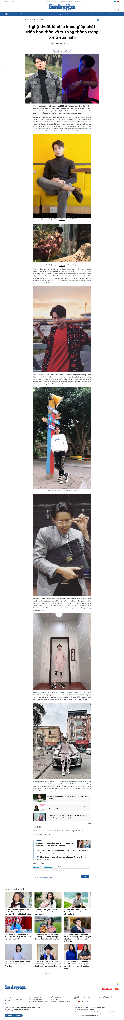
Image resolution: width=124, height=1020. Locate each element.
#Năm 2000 (38, 834)
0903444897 (56, 999)
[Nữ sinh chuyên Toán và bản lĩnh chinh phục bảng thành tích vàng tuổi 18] (48, 900)
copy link (62, 51)
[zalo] (88, 1001)
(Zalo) (41, 999)
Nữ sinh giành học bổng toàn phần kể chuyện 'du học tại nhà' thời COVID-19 (67, 807)
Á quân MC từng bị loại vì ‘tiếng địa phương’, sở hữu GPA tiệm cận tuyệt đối (18, 936)
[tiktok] (84, 1002)
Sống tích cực (91, 14)
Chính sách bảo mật (106, 997)
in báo (66, 51)
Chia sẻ (3, 56)
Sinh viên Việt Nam (15, 988)
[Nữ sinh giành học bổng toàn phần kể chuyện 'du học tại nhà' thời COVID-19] (39, 807)
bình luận (69, 51)
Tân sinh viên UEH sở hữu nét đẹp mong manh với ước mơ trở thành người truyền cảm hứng (62, 852)
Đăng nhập (36, 867)
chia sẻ (54, 51)
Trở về (3, 70)
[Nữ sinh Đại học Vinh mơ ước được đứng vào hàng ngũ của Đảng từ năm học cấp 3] (39, 817)
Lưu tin (3, 60)
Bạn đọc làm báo (14, 1015)
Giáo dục (31, 14)
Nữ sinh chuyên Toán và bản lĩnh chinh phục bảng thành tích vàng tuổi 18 (48, 912)
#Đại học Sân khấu (40, 831)
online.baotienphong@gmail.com (62, 1001)
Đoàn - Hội (14, 14)
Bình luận (3, 65)
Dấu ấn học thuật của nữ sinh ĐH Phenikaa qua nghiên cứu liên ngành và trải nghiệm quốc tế (76, 964)
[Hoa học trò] (117, 989)
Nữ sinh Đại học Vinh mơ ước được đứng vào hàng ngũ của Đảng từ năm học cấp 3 (67, 816)
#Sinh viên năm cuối (56, 831)
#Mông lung (70, 831)
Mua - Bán (101, 14)
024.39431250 (11, 1003)
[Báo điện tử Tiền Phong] (107, 989)
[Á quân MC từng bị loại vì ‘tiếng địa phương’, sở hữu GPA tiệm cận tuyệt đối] (18, 924)
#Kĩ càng (48, 834)
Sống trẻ (22, 14)
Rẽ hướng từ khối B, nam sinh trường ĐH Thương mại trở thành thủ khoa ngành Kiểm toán (48, 963)
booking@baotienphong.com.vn (39, 1001)
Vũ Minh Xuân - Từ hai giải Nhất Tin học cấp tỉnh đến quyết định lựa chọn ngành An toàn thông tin (77, 937)
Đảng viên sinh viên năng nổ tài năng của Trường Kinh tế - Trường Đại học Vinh (62, 858)
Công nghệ (75, 14)
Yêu (46, 14)
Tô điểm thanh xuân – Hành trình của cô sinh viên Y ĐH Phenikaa (17, 963)
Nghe (3, 51)
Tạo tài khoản (48, 867)
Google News (97, 20)
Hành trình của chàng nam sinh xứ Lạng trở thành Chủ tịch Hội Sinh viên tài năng (54, 844)
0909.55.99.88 (35, 999)
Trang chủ (6, 14)
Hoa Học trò (79, 1)
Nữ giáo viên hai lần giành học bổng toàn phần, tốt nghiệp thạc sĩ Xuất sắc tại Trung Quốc (48, 936)
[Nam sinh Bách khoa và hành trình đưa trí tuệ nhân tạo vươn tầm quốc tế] (77, 900)
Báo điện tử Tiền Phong (62, 7)
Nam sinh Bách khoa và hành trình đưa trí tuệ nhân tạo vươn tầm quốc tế (77, 912)
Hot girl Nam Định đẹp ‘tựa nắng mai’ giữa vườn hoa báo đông (67, 797)
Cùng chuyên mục (14, 889)
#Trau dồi (79, 831)
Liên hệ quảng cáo (35, 997)
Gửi (85, 876)
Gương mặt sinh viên (63, 14)
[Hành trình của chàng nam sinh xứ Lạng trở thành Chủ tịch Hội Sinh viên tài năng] (84, 844)
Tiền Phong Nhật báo (66, 1)
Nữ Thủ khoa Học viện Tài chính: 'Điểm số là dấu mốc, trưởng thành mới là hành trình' (18, 912)
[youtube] (118, 1)
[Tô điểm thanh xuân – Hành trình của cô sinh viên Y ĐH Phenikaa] (18, 952)
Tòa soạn (8, 997)
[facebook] (115, 1)
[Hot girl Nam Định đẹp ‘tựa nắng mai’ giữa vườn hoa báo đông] (39, 798)
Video (82, 14)
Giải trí (52, 14)
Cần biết (110, 14)
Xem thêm (117, 14)
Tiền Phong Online (52, 1)
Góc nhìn (39, 14)
